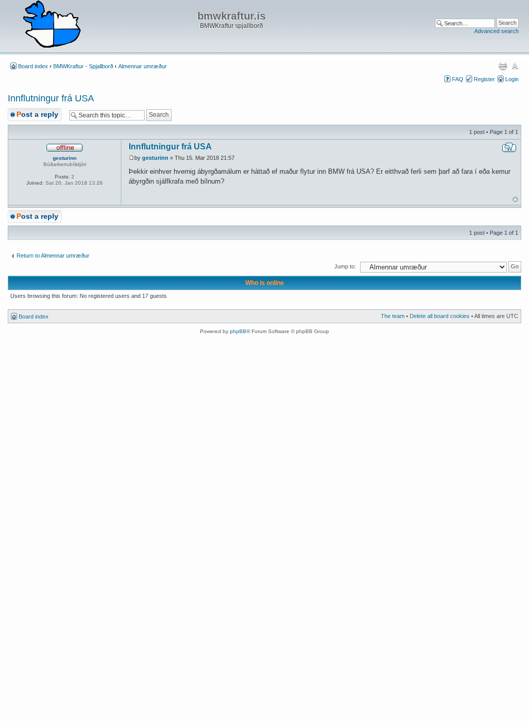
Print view (502, 65)
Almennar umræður (142, 66)
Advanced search (496, 31)
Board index (33, 66)
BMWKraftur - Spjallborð (83, 66)
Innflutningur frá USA (51, 98)
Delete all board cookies (440, 316)
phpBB (238, 331)
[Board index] (52, 25)
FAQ (457, 79)
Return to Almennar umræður (53, 255)
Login (512, 79)
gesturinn (155, 158)
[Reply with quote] (509, 147)
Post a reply (37, 114)
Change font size (515, 65)
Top (515, 199)
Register (484, 79)
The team (392, 316)
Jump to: (345, 266)
